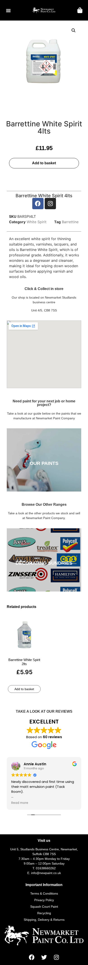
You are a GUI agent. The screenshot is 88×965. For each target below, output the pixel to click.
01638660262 (46, 868)
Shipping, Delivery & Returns (44, 919)
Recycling (44, 913)
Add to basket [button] (24, 689)
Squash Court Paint (44, 906)
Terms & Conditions (44, 893)
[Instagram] (50, 203)
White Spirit (36, 222)
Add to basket (44, 163)
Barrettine (70, 222)
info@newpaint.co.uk (46, 873)
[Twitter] (44, 957)
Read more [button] (19, 803)
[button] (8, 10)
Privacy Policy (44, 900)
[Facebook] (38, 203)
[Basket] (80, 10)
